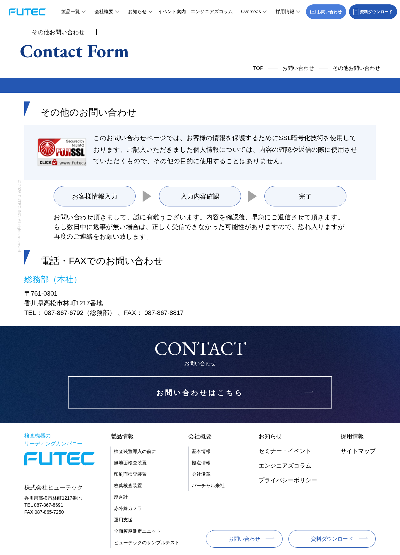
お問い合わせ (298, 68)
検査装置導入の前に (135, 451)
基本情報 (201, 451)
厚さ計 (121, 496)
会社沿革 (201, 474)
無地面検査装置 (130, 462)
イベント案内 (172, 11)
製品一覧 (70, 11)
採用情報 (285, 11)
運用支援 (123, 519)
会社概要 (104, 11)
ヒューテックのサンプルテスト (147, 542)
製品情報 (122, 436)
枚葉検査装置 (128, 485)
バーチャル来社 (208, 485)
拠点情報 (201, 462)
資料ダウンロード (332, 539)
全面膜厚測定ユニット (137, 531)
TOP (258, 68)
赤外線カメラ (128, 508)
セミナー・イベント (285, 451)
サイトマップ (358, 451)
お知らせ (137, 11)
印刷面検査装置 (130, 474)
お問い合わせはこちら (200, 393)
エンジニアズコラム (212, 11)
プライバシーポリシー (288, 480)
